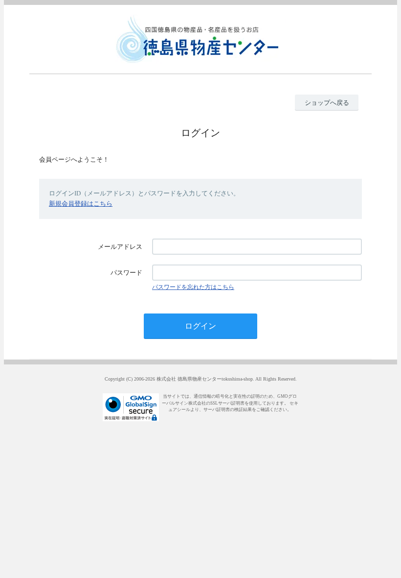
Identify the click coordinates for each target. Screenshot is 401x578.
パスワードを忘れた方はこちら (193, 287)
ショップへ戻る (327, 102)
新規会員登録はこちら (80, 203)
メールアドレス (120, 246)
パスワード (126, 272)
